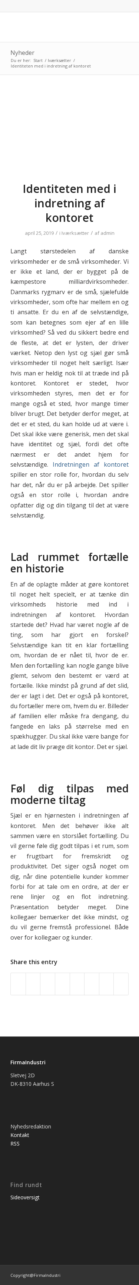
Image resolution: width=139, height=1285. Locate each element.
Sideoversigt (25, 1197)
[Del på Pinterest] (47, 984)
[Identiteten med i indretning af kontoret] (69, 132)
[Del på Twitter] (33, 984)
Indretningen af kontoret (91, 464)
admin (107, 233)
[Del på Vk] (92, 984)
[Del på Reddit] (106, 984)
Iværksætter (75, 233)
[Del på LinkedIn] (62, 984)
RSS (15, 1143)
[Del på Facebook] (18, 984)
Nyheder (22, 53)
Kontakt (19, 1134)
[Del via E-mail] (121, 984)
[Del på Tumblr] (77, 984)
